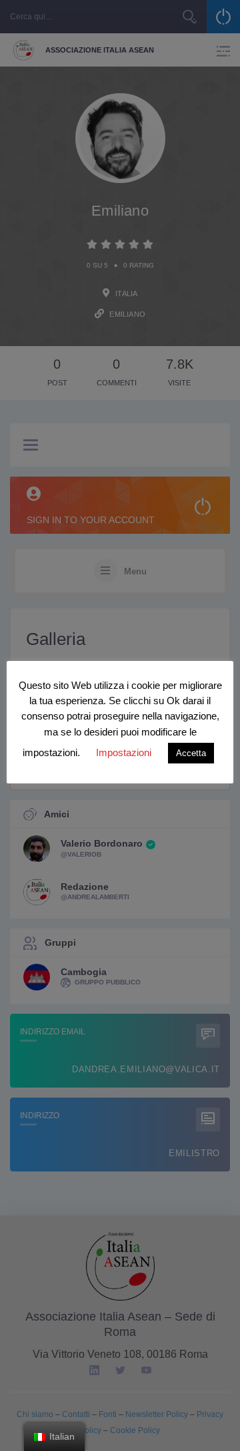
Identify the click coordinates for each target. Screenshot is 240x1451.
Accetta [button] (191, 753)
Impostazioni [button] (123, 752)
